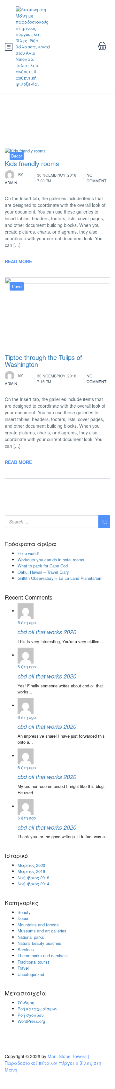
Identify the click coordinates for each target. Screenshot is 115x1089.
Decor (16, 156)
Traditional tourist (33, 962)
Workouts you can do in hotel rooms (51, 560)
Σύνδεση (26, 1003)
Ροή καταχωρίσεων (37, 1009)
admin (14, 178)
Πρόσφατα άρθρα (30, 544)
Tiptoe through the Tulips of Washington (43, 361)
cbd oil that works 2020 (47, 632)
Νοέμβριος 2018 (33, 878)
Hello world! (28, 553)
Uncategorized (31, 974)
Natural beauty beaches (39, 943)
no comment (96, 177)
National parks (31, 937)
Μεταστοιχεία (25, 993)
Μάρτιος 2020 (31, 865)
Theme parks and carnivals (43, 955)
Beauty (24, 912)
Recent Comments (28, 597)
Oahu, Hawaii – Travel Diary (43, 572)
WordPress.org (31, 1021)
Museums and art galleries (42, 931)
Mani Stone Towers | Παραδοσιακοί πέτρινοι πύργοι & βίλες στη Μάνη (53, 1063)
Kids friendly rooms (32, 163)
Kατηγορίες (21, 903)
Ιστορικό (16, 856)
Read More (18, 261)
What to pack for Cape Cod (43, 566)
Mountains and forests (38, 925)
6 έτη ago (27, 622)
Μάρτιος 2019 (31, 871)
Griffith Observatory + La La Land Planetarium (60, 578)
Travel (16, 286)
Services (26, 949)
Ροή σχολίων (30, 1015)
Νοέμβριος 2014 (33, 884)
